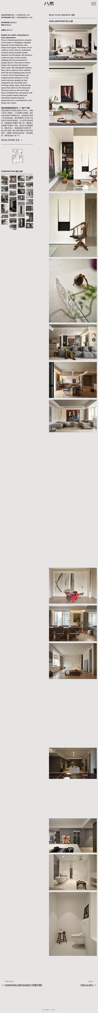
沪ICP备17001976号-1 (49, 1010)
